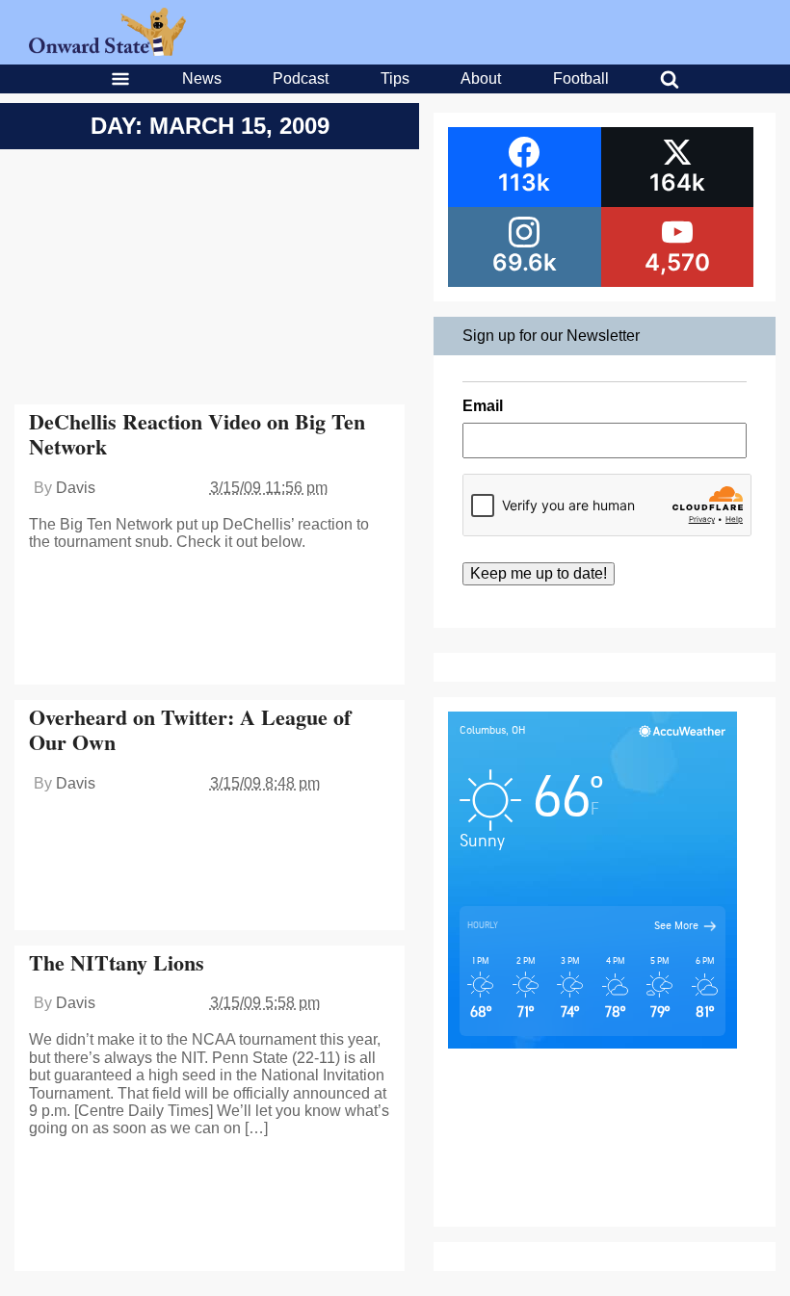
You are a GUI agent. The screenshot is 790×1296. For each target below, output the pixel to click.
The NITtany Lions (116, 962)
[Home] (107, 50)
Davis (75, 488)
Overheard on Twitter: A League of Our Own (190, 729)
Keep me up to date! (538, 573)
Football (581, 78)
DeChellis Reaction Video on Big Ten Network (197, 433)
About (481, 78)
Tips (395, 78)
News (202, 78)
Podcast (301, 78)
